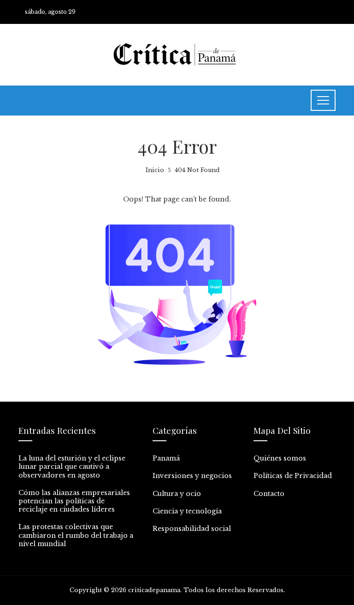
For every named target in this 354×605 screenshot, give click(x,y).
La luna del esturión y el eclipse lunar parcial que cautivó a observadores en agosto (71, 466)
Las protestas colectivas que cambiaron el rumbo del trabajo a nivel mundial (75, 535)
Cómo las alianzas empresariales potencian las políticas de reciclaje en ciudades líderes (74, 501)
